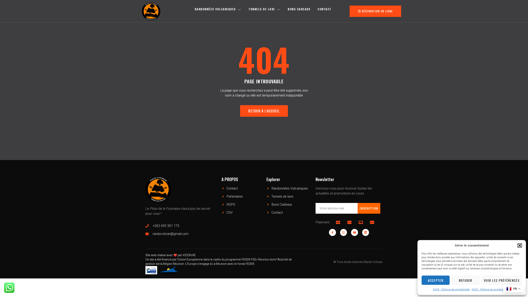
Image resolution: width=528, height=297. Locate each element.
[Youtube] (354, 232)
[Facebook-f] (332, 232)
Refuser (465, 280)
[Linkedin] (365, 232)
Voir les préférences (502, 280)
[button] (520, 245)
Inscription (369, 208)
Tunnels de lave (262, 9)
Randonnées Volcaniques (215, 9)
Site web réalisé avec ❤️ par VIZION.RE (170, 255)
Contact (324, 9)
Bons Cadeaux (299, 9)
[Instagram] (343, 232)
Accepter (435, 280)
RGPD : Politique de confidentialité (451, 289)
